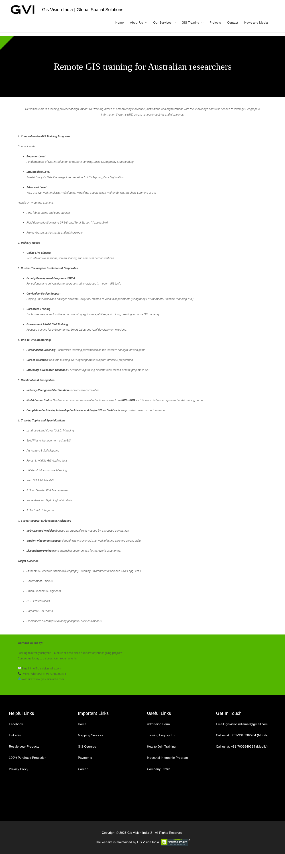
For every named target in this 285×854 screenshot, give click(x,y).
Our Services (162, 22)
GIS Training (190, 22)
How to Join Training (161, 746)
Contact (232, 22)
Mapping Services (90, 735)
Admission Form (158, 724)
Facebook (16, 724)
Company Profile (158, 769)
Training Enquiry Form (162, 735)
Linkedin (15, 735)
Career (83, 769)
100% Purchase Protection (27, 757)
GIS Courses (87, 746)
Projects (215, 22)
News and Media (256, 22)
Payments (85, 757)
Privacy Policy (18, 769)
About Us (136, 22)
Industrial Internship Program (167, 757)
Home (119, 22)
